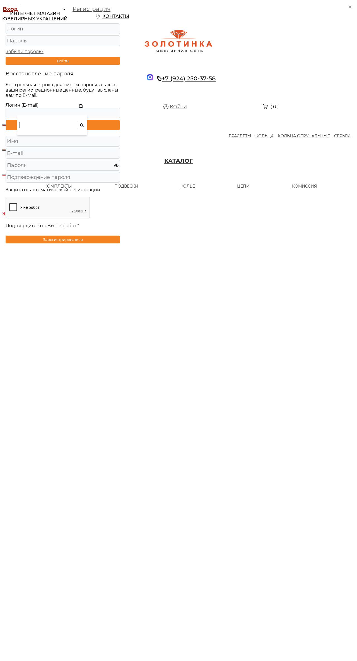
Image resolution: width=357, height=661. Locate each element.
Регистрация (91, 9)
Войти (63, 61)
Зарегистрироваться (63, 239)
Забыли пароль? (25, 51)
